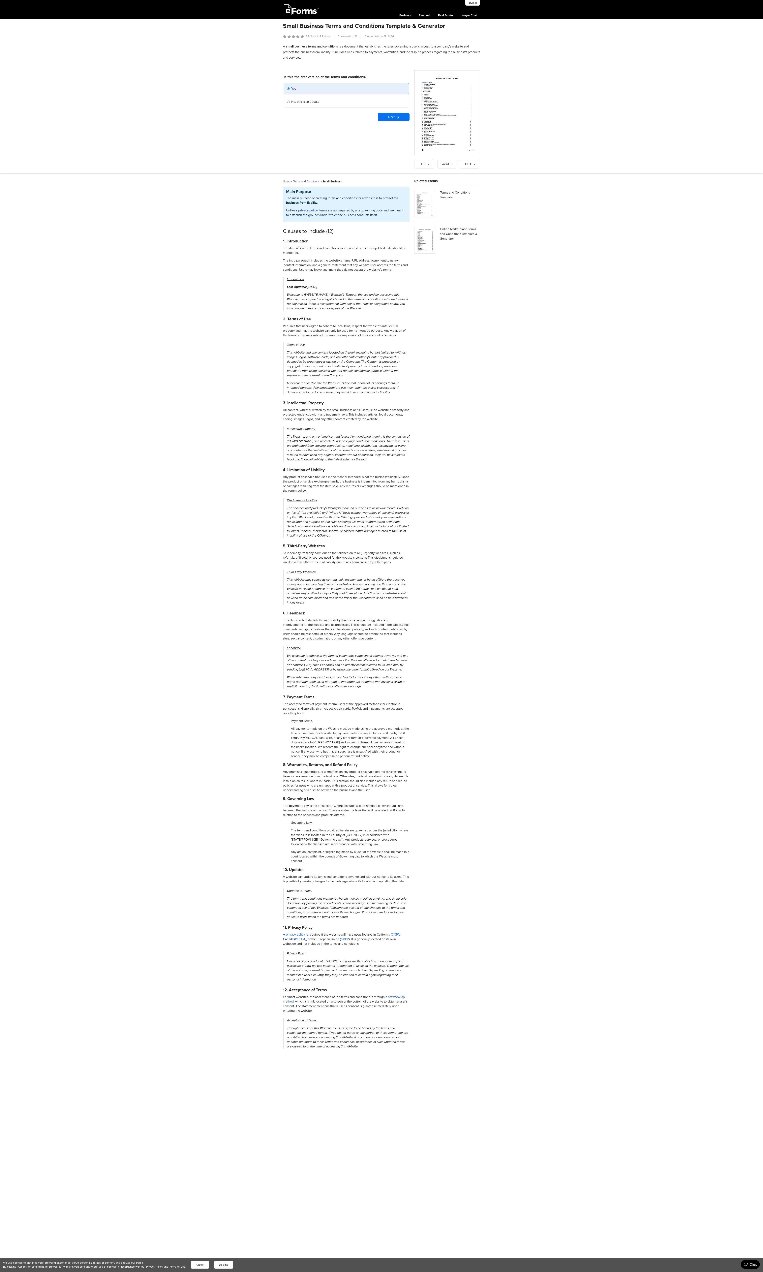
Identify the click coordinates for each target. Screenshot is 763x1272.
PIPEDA (300, 939)
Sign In (473, 3)
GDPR (345, 939)
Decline (223, 1265)
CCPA (396, 934)
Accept (200, 1265)
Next (391, 117)
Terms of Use (177, 1267)
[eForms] (301, 9)
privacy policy (308, 210)
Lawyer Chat (469, 15)
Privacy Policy (154, 1267)
